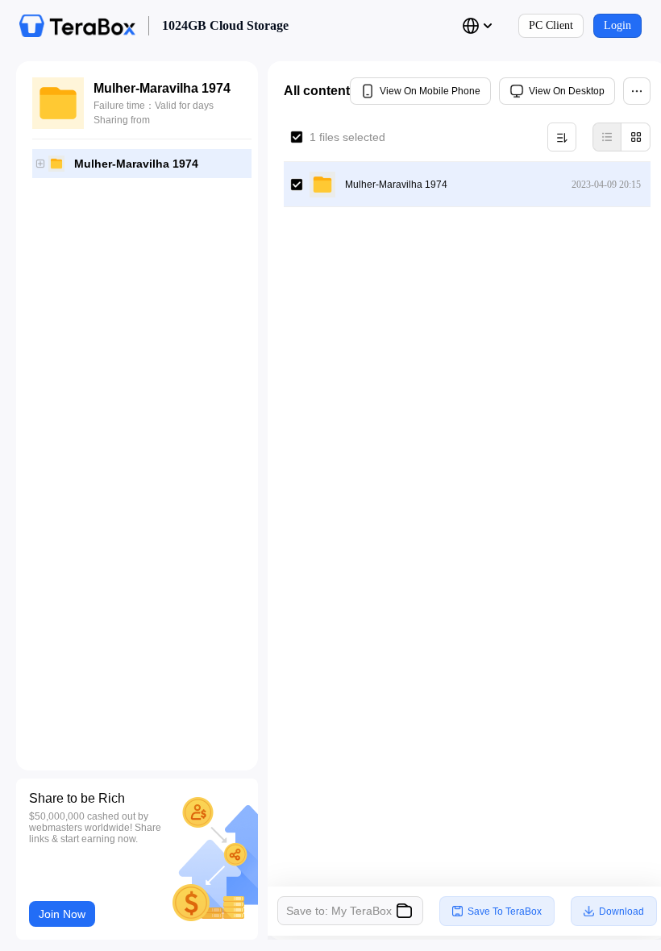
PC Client (551, 25)
